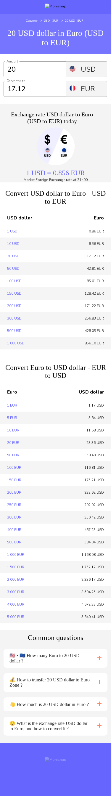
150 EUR (14, 480)
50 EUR (13, 455)
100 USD (14, 281)
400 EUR (14, 529)
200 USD (14, 306)
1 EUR (12, 405)
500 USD (14, 330)
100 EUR (14, 467)
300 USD (14, 318)
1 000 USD (16, 343)
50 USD (13, 268)
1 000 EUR (15, 554)
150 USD (14, 293)
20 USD (13, 256)
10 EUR (13, 430)
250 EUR (14, 505)
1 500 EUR (15, 567)
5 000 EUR (15, 616)
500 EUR (14, 542)
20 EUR (13, 442)
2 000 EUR (15, 579)
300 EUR (14, 517)
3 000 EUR (15, 592)
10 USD (13, 243)
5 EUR (12, 417)
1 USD (12, 231)
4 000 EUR (15, 604)
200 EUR (14, 492)
